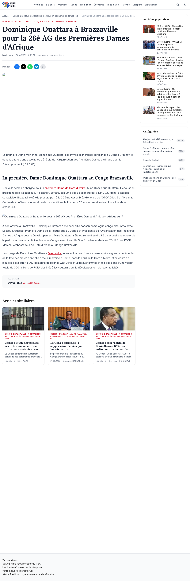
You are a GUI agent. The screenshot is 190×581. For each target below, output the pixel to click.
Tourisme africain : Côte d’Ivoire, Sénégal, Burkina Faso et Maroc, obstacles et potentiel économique (170, 61)
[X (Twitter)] (23, 66)
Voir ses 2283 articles (32, 283)
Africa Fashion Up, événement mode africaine (28, 574)
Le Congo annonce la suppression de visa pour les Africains (67, 346)
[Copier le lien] (43, 66)
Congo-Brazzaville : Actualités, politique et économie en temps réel (46, 16)
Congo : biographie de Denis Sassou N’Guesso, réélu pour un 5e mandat (112, 346)
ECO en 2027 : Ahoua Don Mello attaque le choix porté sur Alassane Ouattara (170, 30)
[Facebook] (17, 66)
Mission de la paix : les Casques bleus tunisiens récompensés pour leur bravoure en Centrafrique (170, 111)
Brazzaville (54, 253)
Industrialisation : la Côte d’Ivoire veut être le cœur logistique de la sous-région (170, 77)
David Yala (15, 282)
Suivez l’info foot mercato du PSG (21, 563)
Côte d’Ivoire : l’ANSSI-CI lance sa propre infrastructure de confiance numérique (169, 45)
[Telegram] (36, 66)
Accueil (6, 16)
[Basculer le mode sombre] (185, 4)
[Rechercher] (177, 4)
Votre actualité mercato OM (17, 570)
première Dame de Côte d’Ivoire (65, 188)
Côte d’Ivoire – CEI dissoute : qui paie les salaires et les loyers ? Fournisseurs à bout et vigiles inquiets (168, 94)
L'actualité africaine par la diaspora (22, 567)
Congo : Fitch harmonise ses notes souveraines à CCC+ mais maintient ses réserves (22, 346)
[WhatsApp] (30, 66)
